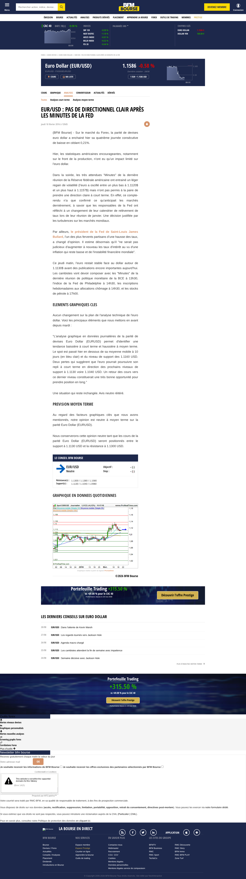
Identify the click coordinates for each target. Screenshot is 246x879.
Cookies (111, 858)
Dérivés (111, 92)
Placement (118, 17)
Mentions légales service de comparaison (126, 868)
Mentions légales (115, 861)
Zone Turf (179, 858)
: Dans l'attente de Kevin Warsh (71, 627)
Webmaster (113, 848)
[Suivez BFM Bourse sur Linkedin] (155, 832)
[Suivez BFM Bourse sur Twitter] (145, 832)
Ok (38, 761)
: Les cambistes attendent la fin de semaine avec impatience (86, 650)
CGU (110, 855)
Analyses (84, 17)
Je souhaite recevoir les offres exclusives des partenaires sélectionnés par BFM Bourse (112, 767)
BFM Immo (180, 851)
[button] (61, 7)
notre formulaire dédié (216, 807)
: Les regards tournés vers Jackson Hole (76, 635)
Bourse (59, 17)
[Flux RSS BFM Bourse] (124, 832)
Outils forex (7, 716)
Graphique (55, 92)
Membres (186, 17)
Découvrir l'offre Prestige (123, 700)
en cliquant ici (83, 820)
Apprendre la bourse (137, 17)
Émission (48, 17)
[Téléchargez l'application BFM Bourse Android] (198, 832)
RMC (151, 851)
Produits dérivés (101, 17)
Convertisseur (83, 92)
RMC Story (180, 848)
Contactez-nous (115, 845)
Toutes (44, 99)
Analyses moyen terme (83, 99)
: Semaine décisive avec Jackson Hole (75, 658)
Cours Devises (52, 55)
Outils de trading (169, 17)
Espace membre (82, 845)
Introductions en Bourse (53, 865)
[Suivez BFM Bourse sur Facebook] (134, 832)
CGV (116, 855)
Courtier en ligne (82, 851)
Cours (44, 92)
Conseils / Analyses (51, 855)
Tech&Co (153, 858)
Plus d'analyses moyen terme (189, 663)
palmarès (117, 26)
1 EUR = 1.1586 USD (138, 76)
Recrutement (114, 851)
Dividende (47, 861)
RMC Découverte (182, 845)
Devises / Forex (50, 848)
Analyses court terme (60, 99)
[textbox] (37, 7)
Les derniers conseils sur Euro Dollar (74, 616)
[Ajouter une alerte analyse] (147, 124)
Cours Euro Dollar (65, 55)
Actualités (72, 17)
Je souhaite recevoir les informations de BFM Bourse (30, 767)
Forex (154, 17)
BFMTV (152, 845)
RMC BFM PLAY (182, 855)
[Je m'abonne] (177, 595)
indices (87, 26)
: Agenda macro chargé (67, 642)
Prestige (198, 17)
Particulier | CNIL (127, 814)
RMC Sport (154, 855)
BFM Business (155, 848)
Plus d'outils (6, 748)
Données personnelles (118, 865)
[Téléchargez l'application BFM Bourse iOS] (188, 832)
